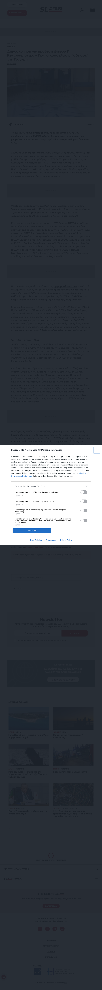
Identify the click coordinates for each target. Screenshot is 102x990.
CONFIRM (32, 531)
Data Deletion (36, 540)
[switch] (83, 492)
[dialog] (51, 495)
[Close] (96, 450)
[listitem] (51, 486)
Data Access (51, 540)
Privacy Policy (66, 540)
